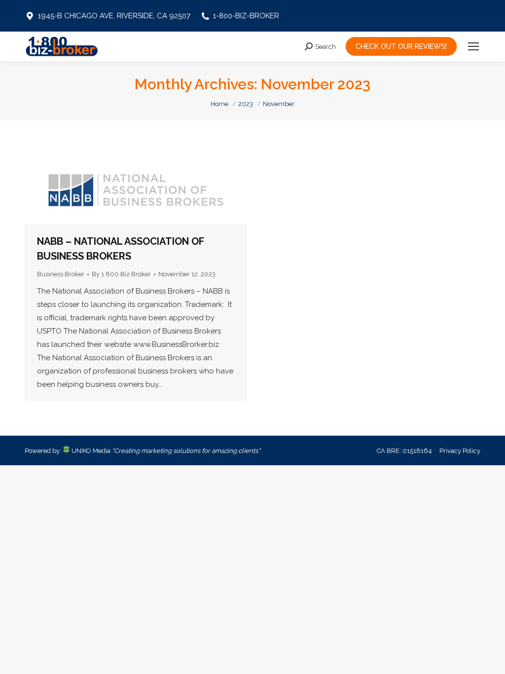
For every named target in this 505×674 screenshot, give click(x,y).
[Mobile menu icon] (473, 46)
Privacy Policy (459, 450)
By (121, 274)
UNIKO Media (90, 450)
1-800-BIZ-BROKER (246, 15)
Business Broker (60, 274)
